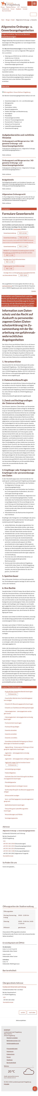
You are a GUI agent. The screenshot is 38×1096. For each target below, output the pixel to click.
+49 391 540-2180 (9, 851)
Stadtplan (18, 9)
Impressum (24, 7)
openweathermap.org (13, 1076)
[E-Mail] (32, 1020)
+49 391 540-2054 (9, 843)
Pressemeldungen (12, 1048)
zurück (23, 1012)
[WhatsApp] (34, 1020)
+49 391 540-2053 (9, 848)
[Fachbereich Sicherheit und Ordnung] (19, 994)
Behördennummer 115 (13, 1040)
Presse (3, 7)
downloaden (17, 229)
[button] (19, 92)
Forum (12, 9)
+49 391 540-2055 (9, 846)
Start (2, 20)
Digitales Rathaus (11, 7)
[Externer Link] (14, 13)
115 (18, 7)
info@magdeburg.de (13, 1043)
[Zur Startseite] (10, 3)
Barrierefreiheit (6, 11)
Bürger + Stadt (10, 20)
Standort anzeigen (12, 1038)
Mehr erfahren (18, 146)
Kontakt (25, 9)
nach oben (32, 1012)
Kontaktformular (8, 856)
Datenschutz (5, 9)
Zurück (33, 291)
